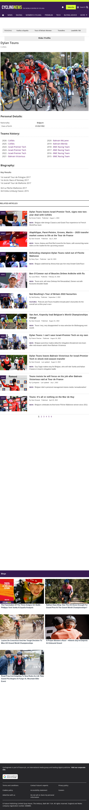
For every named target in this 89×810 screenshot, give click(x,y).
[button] (84, 7)
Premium (49, 15)
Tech (58, 15)
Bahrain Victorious (16, 156)
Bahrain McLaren (61, 140)
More (82, 15)
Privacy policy (63, 785)
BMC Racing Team (61, 147)
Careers (61, 790)
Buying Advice (70, 15)
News (10, 15)
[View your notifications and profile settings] (63, 7)
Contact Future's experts (39, 785)
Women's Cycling (33, 15)
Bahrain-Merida (60, 143)
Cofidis (11, 140)
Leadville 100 (76, 30)
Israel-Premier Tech (17, 147)
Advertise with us (9, 795)
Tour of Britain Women (43, 30)
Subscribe (71, 7)
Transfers (61, 30)
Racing (19, 15)
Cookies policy (8, 790)
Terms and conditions (10, 785)
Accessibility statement (38, 790)
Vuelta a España (22, 30)
